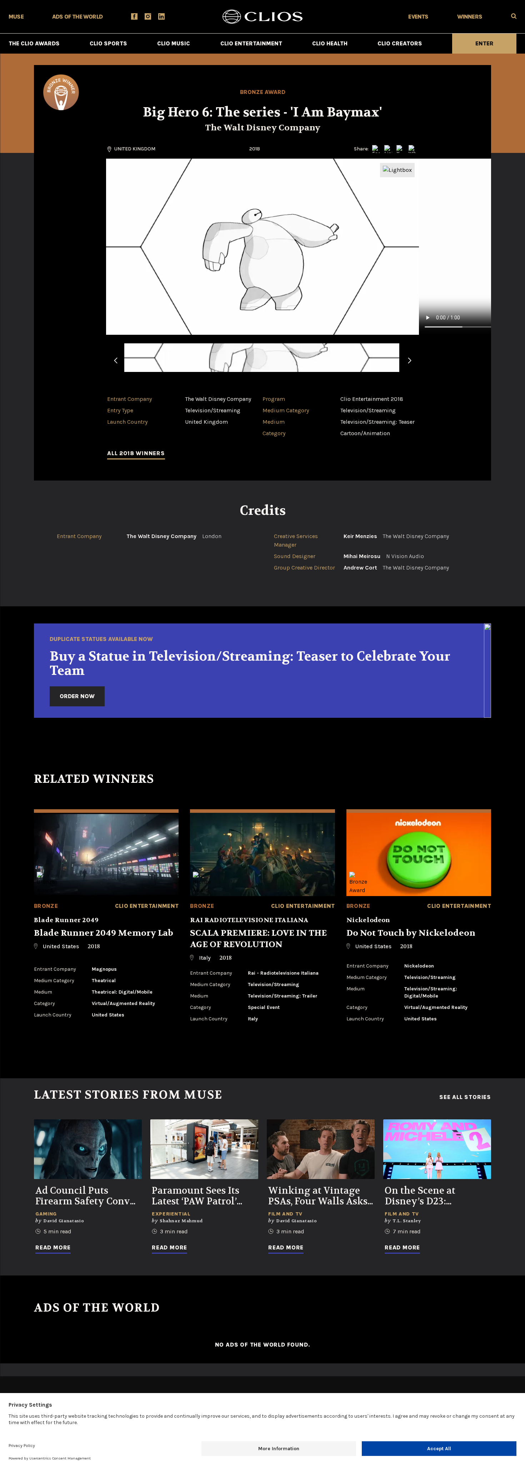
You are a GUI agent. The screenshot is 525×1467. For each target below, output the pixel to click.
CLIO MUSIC (173, 43)
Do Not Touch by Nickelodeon (410, 933)
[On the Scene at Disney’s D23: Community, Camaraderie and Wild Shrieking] (437, 1149)
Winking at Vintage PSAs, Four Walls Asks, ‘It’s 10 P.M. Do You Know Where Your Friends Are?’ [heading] (318, 1196)
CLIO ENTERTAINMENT (251, 43)
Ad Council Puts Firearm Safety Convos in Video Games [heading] (87, 1196)
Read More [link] (53, 1247)
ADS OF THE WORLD (77, 16)
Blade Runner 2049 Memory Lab (103, 933)
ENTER (484, 43)
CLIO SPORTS (108, 43)
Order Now (77, 696)
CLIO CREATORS (400, 43)
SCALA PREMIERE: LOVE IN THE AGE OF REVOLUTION (258, 939)
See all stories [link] (465, 1097)
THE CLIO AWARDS (34, 43)
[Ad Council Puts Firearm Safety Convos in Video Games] (88, 1149)
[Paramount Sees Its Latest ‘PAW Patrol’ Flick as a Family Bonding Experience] (204, 1149)
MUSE (16, 16)
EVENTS (418, 16)
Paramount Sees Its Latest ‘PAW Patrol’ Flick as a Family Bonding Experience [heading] (199, 1196)
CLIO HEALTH (330, 43)
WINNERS (469, 16)
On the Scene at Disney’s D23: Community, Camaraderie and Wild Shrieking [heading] (437, 1196)
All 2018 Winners (136, 453)
